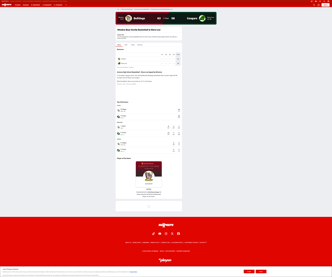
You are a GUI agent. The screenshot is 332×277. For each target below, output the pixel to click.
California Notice (177, 242)
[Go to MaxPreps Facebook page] (178, 233)
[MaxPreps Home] (6, 4)
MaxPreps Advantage (183, 251)
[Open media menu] (318, 5)
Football (17, 5)
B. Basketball (35, 5)
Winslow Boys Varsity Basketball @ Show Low (162, 9)
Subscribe (145, 242)
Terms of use (165, 242)
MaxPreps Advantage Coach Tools (55, 1)
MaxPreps (5, 1)
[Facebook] (328, 1)
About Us (128, 242)
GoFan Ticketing (16, 1)
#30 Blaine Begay (153, 192)
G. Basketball (47, 5)
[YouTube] (316, 1)
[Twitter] (324, 1)
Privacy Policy (155, 242)
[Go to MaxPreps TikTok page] (153, 233)
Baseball (26, 5)
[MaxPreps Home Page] (118, 9)
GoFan (162, 251)
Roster (133, 45)
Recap (119, 45)
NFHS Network (170, 251)
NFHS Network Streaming (32, 1)
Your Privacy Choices (191, 242)
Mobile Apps (137, 242)
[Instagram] (320, 1)
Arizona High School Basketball (141, 9)
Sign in (325, 5)
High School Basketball (126, 9)
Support (202, 242)
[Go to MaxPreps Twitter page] (172, 233)
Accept (249, 271)
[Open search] (314, 5)
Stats (125, 45)
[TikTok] (312, 1)
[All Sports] (66, 5)
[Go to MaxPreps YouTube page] (159, 233)
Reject (261, 271)
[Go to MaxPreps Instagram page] (166, 233)
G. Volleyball (58, 5)
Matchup (139, 45)
